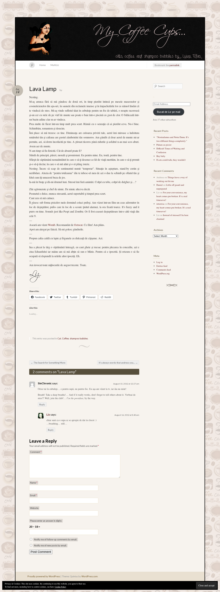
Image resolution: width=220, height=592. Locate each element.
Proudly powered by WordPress (44, 576)
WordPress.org (163, 273)
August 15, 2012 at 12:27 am (126, 383)
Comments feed (163, 269)
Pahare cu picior (163, 144)
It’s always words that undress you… (118, 362)
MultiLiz (55, 65)
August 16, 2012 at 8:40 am (126, 415)
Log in (159, 262)
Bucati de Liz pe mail (168, 112)
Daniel (159, 184)
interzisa (160, 203)
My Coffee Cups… (110, 39)
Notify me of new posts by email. (50, 545)
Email (33, 495)
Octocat (78, 225)
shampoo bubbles (79, 338)
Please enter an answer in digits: (46, 520)
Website (34, 508)
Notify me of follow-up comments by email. (55, 539)
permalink (174, 65)
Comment (35, 452)
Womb (51, 225)
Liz (48, 414)
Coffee (65, 338)
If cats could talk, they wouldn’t (171, 159)
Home (42, 65)
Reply (42, 404)
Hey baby (160, 156)
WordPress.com (89, 576)
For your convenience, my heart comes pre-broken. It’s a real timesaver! (171, 196)
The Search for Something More (48, 362)
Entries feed (161, 265)
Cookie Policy (60, 586)
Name (33, 482)
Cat (59, 338)
